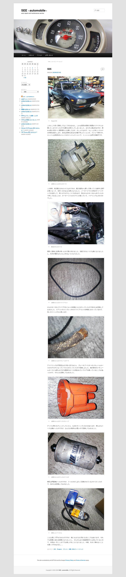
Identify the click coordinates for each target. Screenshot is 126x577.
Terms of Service (81, 560)
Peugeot (59, 549)
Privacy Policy (69, 560)
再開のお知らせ (25, 109)
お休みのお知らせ (26, 101)
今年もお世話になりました (29, 120)
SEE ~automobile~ (34, 10)
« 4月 (24, 77)
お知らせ (31, 55)
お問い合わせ (49, 55)
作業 (70, 549)
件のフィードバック (77, 549)
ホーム (24, 55)
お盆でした (24, 99)
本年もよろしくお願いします (29, 116)
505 (49, 69)
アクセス (39, 55)
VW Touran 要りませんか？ (29, 132)
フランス (65, 549)
